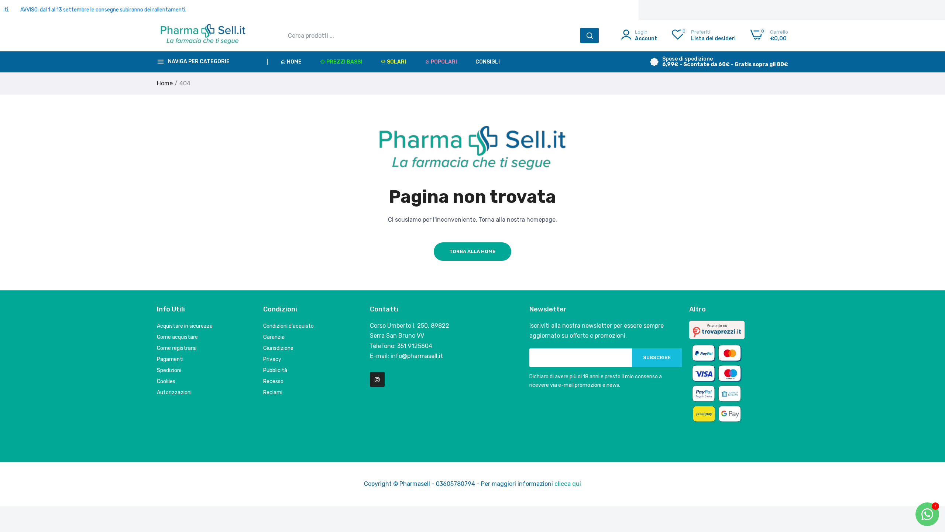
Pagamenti (170, 359)
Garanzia (274, 337)
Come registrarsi (176, 348)
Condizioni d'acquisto (288, 326)
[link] (930, 478)
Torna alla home (472, 251)
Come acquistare (177, 337)
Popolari (444, 62)
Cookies (166, 381)
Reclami (272, 392)
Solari (396, 62)
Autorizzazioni (174, 392)
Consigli (487, 62)
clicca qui (567, 483)
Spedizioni (169, 370)
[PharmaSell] (203, 35)
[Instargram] (377, 379)
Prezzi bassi (344, 62)
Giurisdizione (278, 348)
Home (294, 62)
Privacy (272, 359)
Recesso (273, 381)
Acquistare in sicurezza (185, 326)
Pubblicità (275, 370)
